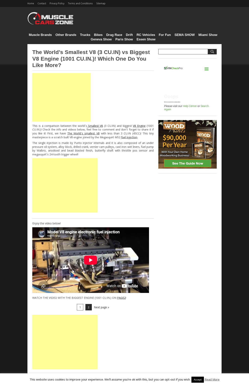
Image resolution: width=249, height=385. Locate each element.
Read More (212, 379)
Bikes (98, 35)
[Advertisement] (61, 97)
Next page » (101, 307)
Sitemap (100, 3)
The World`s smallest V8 (83, 133)
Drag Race (114, 35)
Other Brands (65, 35)
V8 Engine (139, 126)
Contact (42, 3)
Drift (129, 35)
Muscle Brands (40, 35)
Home (30, 3)
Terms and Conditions (80, 3)
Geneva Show (101, 39)
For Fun (165, 35)
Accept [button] (198, 379)
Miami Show (207, 35)
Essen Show (146, 39)
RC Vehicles (146, 35)
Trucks (85, 35)
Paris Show (124, 39)
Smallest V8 (95, 126)
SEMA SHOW (184, 35)
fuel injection (129, 137)
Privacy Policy (57, 3)
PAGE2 (121, 298)
